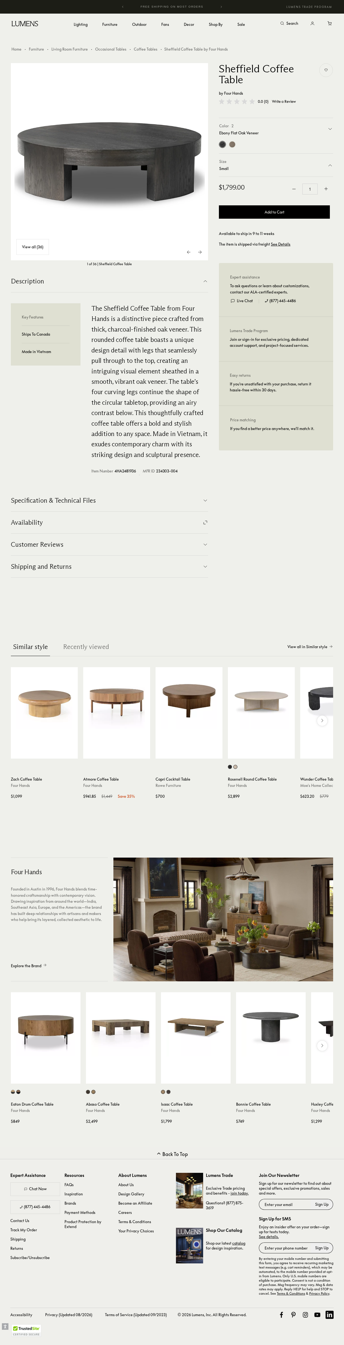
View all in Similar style (307, 646)
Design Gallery (131, 1194)
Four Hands (233, 93)
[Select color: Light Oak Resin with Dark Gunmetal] (13, 1092)
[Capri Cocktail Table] (189, 700)
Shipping (18, 1239)
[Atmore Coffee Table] (116, 700)
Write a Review (284, 102)
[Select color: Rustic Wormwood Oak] (93, 1092)
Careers (125, 1212)
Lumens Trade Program (309, 6)
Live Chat (245, 300)
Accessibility (21, 1314)
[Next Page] (200, 252)
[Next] (221, 6)
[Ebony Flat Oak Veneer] (222, 144)
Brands (70, 1203)
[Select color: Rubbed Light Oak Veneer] (163, 1092)
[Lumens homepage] (25, 24)
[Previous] (123, 6)
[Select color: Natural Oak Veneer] (235, 767)
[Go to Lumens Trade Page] (189, 1190)
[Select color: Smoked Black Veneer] (168, 1092)
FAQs (69, 1184)
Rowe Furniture (168, 785)
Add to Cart (274, 212)
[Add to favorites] (326, 70)
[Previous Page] (189, 252)
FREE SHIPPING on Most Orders (168, 6)
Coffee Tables (145, 49)
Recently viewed (86, 647)
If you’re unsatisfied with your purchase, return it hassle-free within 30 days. (270, 387)
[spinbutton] (310, 189)
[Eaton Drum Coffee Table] (45, 1027)
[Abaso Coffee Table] (121, 1027)
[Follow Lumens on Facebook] (281, 1315)
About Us (126, 1184)
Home (16, 49)
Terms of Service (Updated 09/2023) (136, 1314)
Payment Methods (79, 1212)
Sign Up (321, 1204)
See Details (280, 244)
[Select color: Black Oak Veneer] (230, 767)
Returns (16, 1248)
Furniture (36, 49)
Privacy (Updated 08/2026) (68, 1314)
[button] (237, 101)
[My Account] (312, 23)
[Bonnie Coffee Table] (271, 1027)
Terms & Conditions (134, 1221)
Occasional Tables (110, 49)
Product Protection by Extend (82, 1224)
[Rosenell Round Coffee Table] (261, 700)
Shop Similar (48, 753)
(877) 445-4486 (282, 300)
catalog (238, 1243)
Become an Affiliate (135, 1203)
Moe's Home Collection (320, 785)
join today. (240, 1193)
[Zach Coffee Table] (44, 700)
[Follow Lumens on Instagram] (305, 1315)
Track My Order (23, 1229)
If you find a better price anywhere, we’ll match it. (272, 428)
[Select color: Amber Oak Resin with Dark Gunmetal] (18, 1092)
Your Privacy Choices (136, 1231)
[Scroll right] (322, 720)
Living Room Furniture (69, 49)
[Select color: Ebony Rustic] (88, 1092)
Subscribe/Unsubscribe (30, 1257)
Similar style (30, 647)
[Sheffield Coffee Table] (109, 162)
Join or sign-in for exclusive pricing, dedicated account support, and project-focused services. (269, 342)
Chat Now (38, 1188)
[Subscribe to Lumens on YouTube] (317, 1315)
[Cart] (330, 23)
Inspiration (73, 1194)
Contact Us (19, 1220)
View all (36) (32, 247)
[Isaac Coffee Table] (196, 1027)
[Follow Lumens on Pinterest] (293, 1315)
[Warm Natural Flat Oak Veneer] (232, 144)
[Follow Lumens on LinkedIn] (330, 1315)
